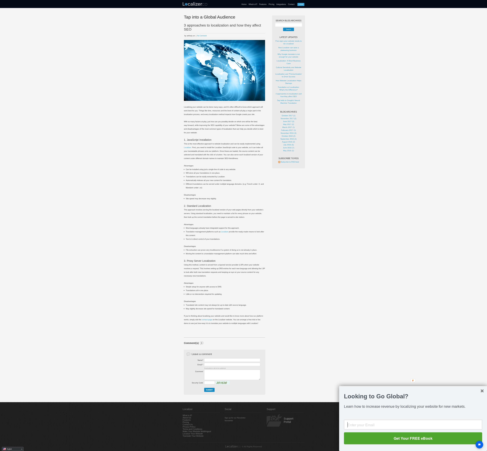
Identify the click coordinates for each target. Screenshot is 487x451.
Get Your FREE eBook (413, 438)
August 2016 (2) (288, 142)
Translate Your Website (193, 436)
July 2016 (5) (288, 145)
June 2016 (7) (288, 148)
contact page (207, 320)
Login (301, 4)
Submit (209, 390)
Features (263, 4)
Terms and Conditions (192, 429)
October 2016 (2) (288, 136)
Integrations (281, 4)
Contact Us (188, 424)
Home (244, 4)
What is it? (253, 4)
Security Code (197, 383)
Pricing (271, 4)
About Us (187, 418)
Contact (291, 4)
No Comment (202, 36)
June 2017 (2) (288, 121)
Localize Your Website (193, 434)
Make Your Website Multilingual (197, 431)
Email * (200, 365)
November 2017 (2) (288, 118)
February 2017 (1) (288, 130)
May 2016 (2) (288, 151)
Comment (199, 371)
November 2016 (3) (288, 133)
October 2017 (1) (288, 116)
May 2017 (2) (288, 124)
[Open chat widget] (479, 444)
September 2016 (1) (288, 139)
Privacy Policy (189, 427)
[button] (413, 396)
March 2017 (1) (288, 127)
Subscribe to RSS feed (290, 162)
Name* (200, 360)
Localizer (187, 147)
